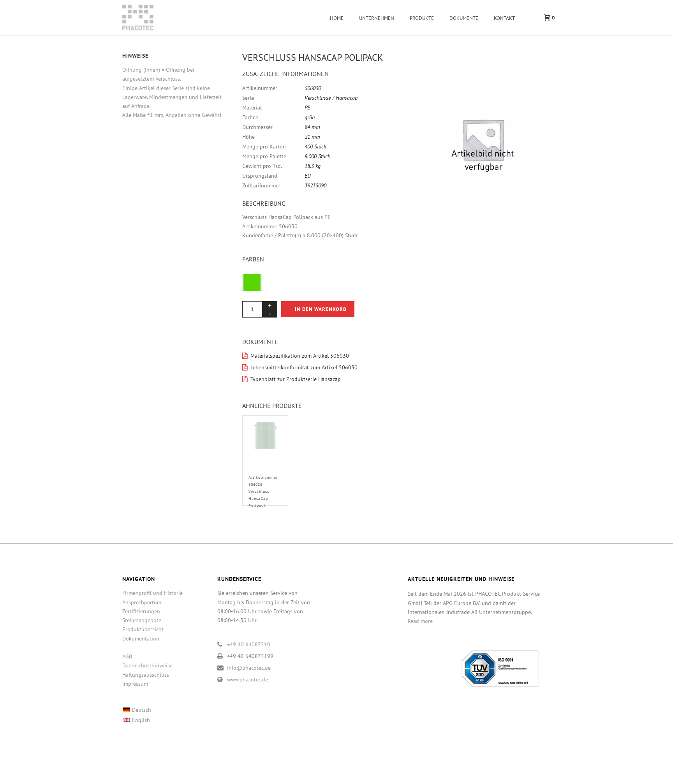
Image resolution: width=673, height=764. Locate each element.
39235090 (315, 185)
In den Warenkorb (321, 309)
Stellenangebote (141, 620)
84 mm (312, 127)
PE (307, 107)
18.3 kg (313, 165)
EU (308, 175)
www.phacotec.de (247, 679)
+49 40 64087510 (248, 644)
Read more (420, 621)
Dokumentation (140, 638)
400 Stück (315, 146)
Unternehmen (376, 18)
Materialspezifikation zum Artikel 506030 (299, 355)
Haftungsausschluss (145, 674)
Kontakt (504, 18)
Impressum (135, 683)
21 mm (312, 136)
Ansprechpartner (142, 602)
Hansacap (347, 97)
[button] (535, 85)
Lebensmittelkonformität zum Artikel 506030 (304, 367)
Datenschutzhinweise (147, 665)
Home (337, 18)
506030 (313, 88)
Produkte (422, 18)
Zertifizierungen (141, 611)
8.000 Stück (317, 156)
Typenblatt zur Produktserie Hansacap (295, 379)
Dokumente (463, 18)
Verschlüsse (318, 97)
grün (310, 117)
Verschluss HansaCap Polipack (263, 491)
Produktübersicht (143, 629)
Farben (253, 259)
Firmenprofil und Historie (152, 592)
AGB (127, 656)
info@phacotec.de (249, 667)
